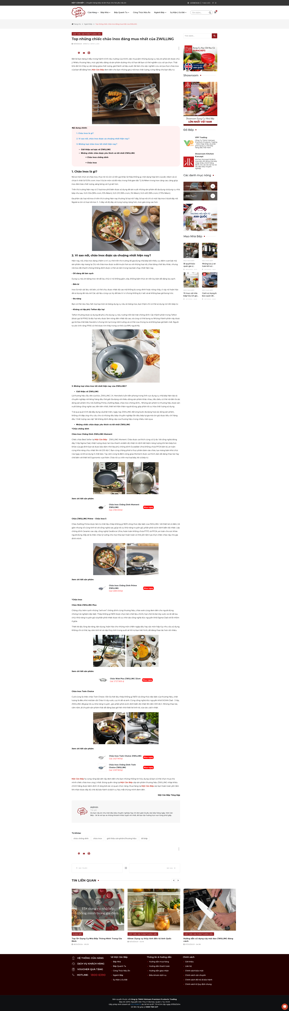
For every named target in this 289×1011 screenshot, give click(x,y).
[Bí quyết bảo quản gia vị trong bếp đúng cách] (191, 250)
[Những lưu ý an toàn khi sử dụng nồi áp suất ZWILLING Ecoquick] (209, 250)
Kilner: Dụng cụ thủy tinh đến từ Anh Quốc (149, 938)
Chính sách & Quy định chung (198, 984)
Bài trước (83, 868)
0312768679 (136, 1004)
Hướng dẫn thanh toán (159, 966)
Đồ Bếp (144, 838)
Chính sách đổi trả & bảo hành (198, 980)
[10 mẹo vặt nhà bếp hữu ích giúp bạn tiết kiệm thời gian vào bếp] (191, 280)
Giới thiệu (189, 962)
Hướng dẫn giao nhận (159, 971)
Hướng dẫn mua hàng (159, 962)
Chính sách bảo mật (194, 971)
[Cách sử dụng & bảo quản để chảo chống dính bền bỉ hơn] (209, 280)
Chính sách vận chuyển (195, 975)
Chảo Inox (97, 838)
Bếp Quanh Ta (121, 12)
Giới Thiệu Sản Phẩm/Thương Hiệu (121, 838)
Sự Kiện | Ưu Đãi (177, 12)
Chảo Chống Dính (81, 838)
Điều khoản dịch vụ (157, 975)
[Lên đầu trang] (4, 1007)
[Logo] (78, 12)
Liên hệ (188, 966)
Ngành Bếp (159, 12)
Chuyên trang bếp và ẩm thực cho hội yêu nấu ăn (106, 3)
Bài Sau (170, 868)
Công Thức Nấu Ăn (141, 12)
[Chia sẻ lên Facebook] (74, 52)
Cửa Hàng (92, 12)
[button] (174, 880)
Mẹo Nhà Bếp (189, 261)
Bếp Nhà (105, 12)
